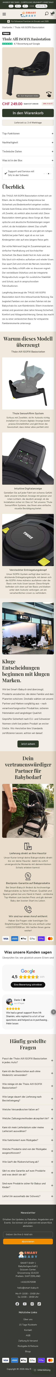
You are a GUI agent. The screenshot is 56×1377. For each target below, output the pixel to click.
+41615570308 (28, 1282)
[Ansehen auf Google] (9, 1001)
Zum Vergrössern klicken (29, 96)
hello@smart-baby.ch (28, 1287)
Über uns (28, 1319)
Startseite (7, 27)
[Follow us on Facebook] (17, 1304)
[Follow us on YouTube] (25, 1304)
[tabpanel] (21, 173)
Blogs (28, 1351)
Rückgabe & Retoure (28, 1346)
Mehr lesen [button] (12, 1023)
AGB (28, 1335)
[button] (2, 1011)
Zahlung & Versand (28, 1340)
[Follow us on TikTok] (39, 1304)
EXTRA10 (40, 6)
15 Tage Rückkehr (28, 1324)
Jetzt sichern (28, 744)
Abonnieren (28, 1241)
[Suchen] (47, 13)
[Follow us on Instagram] (32, 1304)
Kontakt (28, 1330)
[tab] (44, 173)
